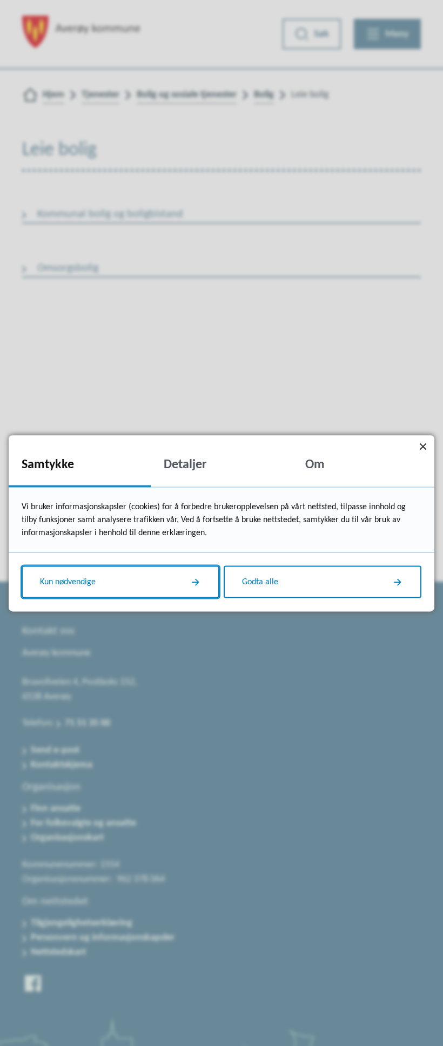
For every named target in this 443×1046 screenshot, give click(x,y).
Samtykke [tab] (48, 464)
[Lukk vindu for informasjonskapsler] (422, 446)
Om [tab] (315, 464)
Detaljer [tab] (185, 464)
